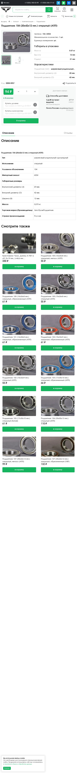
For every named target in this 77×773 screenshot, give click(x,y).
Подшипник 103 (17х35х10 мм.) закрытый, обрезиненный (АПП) (55, 379)
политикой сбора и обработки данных (18, 764)
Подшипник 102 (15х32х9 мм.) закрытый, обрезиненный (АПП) (55, 338)
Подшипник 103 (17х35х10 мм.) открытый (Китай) (16, 420)
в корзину (19, 267)
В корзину (21, 121)
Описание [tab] (8, 133)
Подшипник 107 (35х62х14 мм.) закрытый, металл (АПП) (16, 460)
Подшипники (40, 21)
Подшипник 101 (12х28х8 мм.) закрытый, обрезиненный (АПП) (16, 338)
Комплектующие (27, 21)
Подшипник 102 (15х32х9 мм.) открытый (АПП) (15, 379)
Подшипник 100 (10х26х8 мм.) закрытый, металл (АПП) (54, 257)
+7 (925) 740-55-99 (32, 3)
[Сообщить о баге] (74, 3)
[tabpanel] (38, 180)
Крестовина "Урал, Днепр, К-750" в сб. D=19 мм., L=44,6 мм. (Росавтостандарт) (18, 257)
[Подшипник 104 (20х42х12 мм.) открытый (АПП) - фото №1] (16, 42)
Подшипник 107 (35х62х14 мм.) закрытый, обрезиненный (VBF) (55, 460)
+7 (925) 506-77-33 (47, 3)
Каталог (16, 21)
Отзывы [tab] (68, 133)
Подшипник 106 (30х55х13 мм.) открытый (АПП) (54, 420)
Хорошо (7, 768)
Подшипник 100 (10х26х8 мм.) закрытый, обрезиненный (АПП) (16, 298)
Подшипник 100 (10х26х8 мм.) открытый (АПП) (54, 298)
